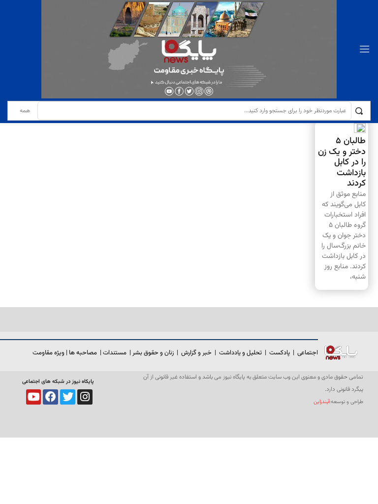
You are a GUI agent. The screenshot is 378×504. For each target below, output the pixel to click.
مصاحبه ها (83, 353)
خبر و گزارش (196, 353)
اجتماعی (307, 353)
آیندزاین (321, 402)
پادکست (279, 353)
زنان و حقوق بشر (153, 353)
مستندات (114, 353)
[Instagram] (85, 397)
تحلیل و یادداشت (240, 353)
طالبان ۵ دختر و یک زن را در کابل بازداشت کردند (342, 162)
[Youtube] (33, 397)
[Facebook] (50, 397)
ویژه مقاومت (48, 353)
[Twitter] (67, 397)
